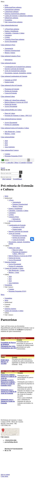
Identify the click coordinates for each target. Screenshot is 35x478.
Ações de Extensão (10, 71)
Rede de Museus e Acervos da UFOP (16, 102)
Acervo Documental (11, 41)
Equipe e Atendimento (11, 31)
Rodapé (29, 162)
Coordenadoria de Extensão (13, 66)
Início (6, 5)
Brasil (7, 160)
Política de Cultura (10, 100)
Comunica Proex (10, 39)
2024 (6, 145)
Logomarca (8, 35)
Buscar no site (5, 170)
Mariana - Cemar (10, 133)
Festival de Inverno (10, 104)
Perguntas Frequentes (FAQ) (13, 156)
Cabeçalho (9, 162)
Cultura (12, 11)
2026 (6, 141)
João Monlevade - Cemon (13, 131)
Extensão (12, 9)
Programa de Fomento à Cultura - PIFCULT (18, 115)
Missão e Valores (10, 53)
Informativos (8, 60)
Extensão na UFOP (11, 80)
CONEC (7, 37)
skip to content (5, 474)
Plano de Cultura (10, 113)
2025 (6, 143)
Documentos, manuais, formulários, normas (18, 73)
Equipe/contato (9, 82)
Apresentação (9, 48)
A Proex (7, 29)
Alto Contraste (6, 179)
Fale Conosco (13, 22)
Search (3, 168)
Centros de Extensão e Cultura (14, 16)
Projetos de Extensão (11, 91)
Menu (16, 162)
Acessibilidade (17, 179)
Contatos (7, 154)
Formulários (8, 20)
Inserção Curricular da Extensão (14, 69)
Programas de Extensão (12, 89)
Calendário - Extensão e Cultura (14, 33)
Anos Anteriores (10, 147)
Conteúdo (22, 162)
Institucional (13, 7)
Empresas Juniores (10, 13)
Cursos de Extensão (11, 93)
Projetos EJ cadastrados (12, 124)
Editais (11, 18)
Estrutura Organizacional (12, 50)
